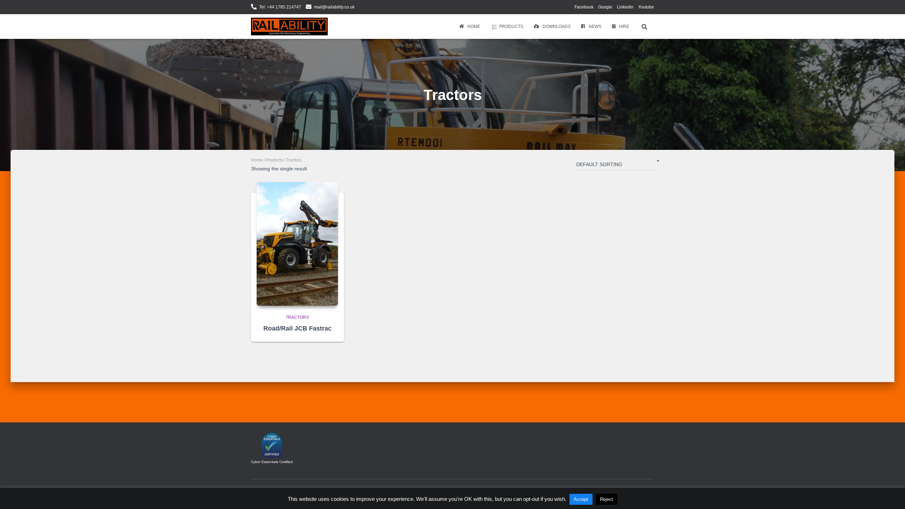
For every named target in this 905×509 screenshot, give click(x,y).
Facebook (584, 7)
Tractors (297, 317)
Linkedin (625, 7)
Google (605, 7)
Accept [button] (581, 499)
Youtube (646, 7)
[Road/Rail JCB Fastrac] (297, 244)
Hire (624, 26)
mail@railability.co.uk (334, 7)
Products (511, 26)
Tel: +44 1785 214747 (280, 7)
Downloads (557, 26)
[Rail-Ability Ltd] (289, 26)
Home (473, 26)
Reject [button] (606, 499)
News (595, 26)
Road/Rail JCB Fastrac (297, 328)
